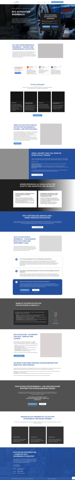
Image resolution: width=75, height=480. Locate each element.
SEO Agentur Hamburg (21, 478)
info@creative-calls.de (21, 473)
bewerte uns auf (17, 72)
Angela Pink (31, 66)
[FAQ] (55, 314)
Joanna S (54, 66)
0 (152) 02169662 (20, 471)
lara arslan (42, 66)
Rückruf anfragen (56, 323)
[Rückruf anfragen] (55, 320)
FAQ (55, 316)
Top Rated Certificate (16, 35)
